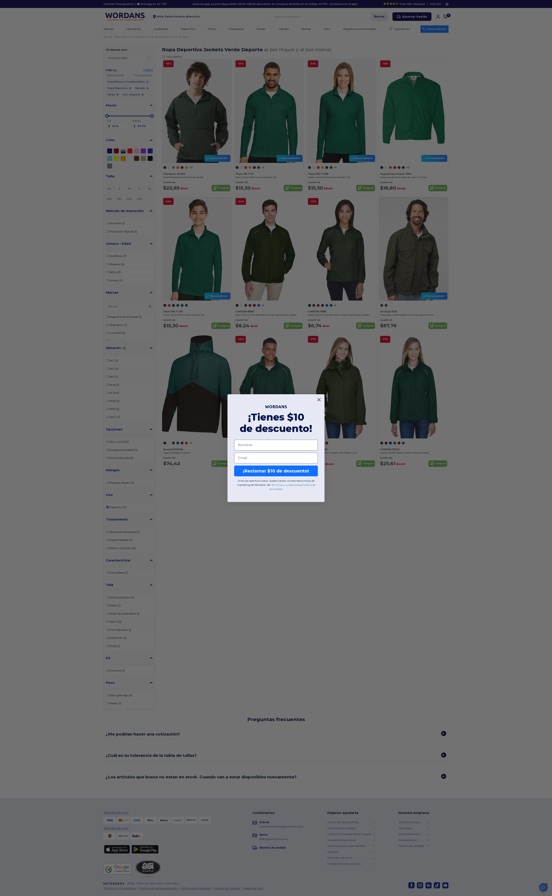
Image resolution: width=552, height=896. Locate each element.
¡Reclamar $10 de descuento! (276, 471)
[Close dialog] (319, 400)
